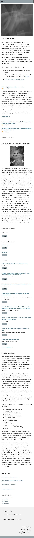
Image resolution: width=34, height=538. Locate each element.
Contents (4, 252)
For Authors (5, 501)
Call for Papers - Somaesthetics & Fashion (13, 87)
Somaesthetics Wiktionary (8, 484)
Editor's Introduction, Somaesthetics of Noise (15, 263)
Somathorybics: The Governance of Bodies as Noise (16, 284)
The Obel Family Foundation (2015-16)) (15, 79)
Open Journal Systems (8, 489)
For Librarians (5, 503)
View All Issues (6, 347)
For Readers (5, 499)
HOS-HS (27, 76)
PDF (5, 236)
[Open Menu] (1, 1)
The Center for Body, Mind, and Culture (12, 480)
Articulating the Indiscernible (10, 339)
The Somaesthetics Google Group (10, 477)
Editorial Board (6, 245)
